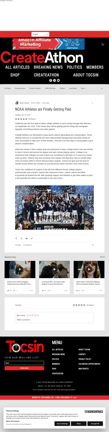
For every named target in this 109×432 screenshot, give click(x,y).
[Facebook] (50, 80)
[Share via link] (32, 238)
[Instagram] (54, 80)
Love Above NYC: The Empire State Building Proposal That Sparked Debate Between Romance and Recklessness (53, 283)
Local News (73, 88)
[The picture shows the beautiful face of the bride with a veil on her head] (89, 269)
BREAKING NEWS (58, 354)
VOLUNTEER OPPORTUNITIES (89, 364)
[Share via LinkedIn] (27, 238)
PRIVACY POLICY (85, 359)
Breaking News (20, 88)
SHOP (54, 369)
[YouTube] (58, 80)
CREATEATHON (57, 373)
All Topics (7, 88)
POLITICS (55, 359)
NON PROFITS (84, 369)
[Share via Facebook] (16, 238)
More (83, 88)
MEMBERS (56, 364)
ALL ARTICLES (57, 349)
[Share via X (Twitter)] (21, 238)
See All (102, 257)
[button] (103, 44)
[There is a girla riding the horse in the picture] (20, 269)
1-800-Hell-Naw (50, 88)
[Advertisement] (54, 16)
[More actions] (92, 103)
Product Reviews (35, 88)
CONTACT (82, 354)
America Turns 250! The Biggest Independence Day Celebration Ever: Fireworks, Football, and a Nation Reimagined (19, 283)
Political (62, 88)
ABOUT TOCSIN (84, 349)
